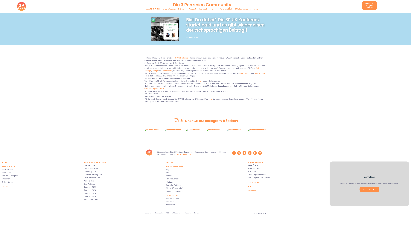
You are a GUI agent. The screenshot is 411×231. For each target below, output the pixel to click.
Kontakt (5, 186)
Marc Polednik (244, 73)
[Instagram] (239, 153)
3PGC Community (184, 154)
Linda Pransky (167, 71)
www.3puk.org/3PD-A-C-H (154, 89)
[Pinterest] (250, 153)
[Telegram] (255, 153)
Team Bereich (253, 182)
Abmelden (252, 190)
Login (256, 9)
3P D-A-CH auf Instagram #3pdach (209, 120)
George (155, 71)
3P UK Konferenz (181, 58)
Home (4, 162)
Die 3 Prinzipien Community (202, 5)
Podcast (192, 9)
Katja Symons (259, 73)
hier (200, 81)
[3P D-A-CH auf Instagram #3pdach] (176, 121)
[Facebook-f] (234, 153)
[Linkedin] (244, 153)
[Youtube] (260, 153)
